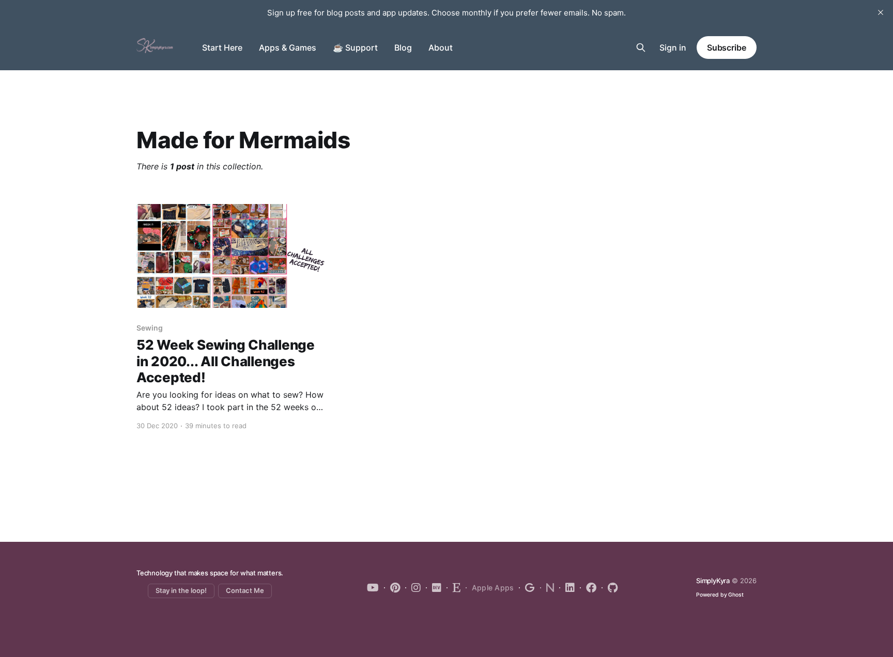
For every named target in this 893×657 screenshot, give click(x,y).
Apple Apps (493, 587)
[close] (880, 12)
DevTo (433, 588)
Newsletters (547, 588)
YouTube (373, 588)
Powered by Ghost (720, 594)
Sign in (672, 47)
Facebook (588, 588)
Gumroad (527, 588)
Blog (403, 47)
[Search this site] (641, 47)
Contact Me (245, 590)
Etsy (453, 588)
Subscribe (726, 47)
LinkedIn (567, 588)
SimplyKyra (713, 580)
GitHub (610, 588)
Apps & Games (287, 47)
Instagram (413, 588)
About (440, 47)
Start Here (222, 47)
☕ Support (355, 47)
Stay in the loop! (181, 590)
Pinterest (392, 588)
